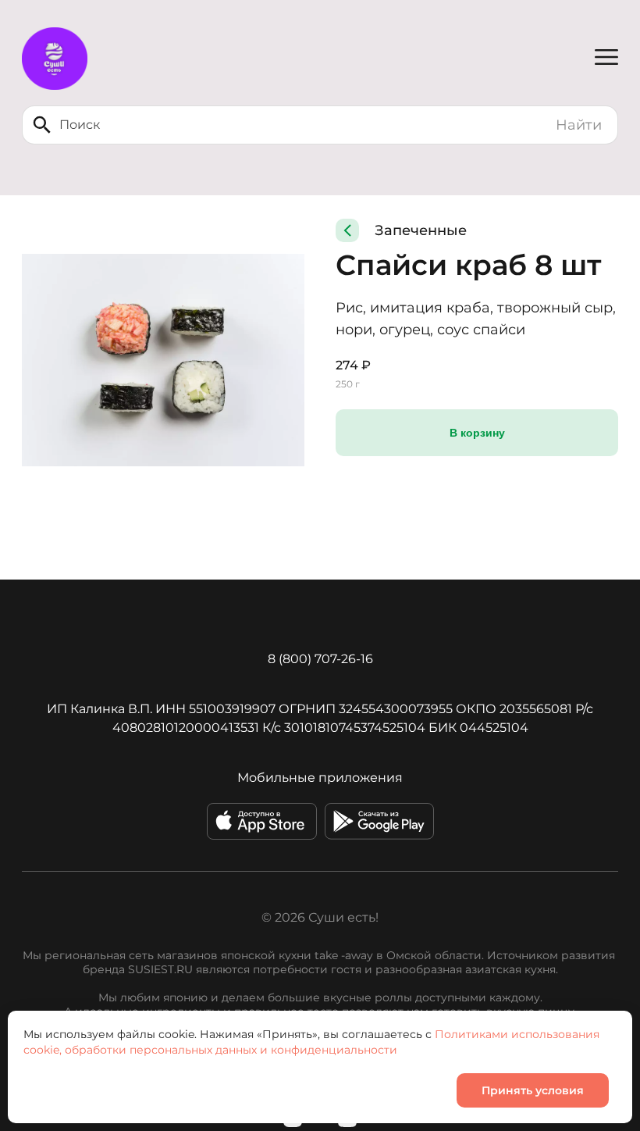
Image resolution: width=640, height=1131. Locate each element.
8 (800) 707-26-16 (320, 658)
